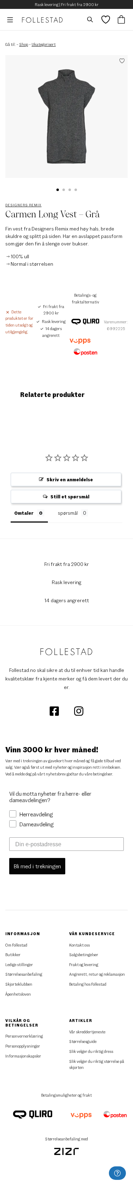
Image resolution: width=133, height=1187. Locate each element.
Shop (23, 44)
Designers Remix (23, 205)
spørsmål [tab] (68, 513)
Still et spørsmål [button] (69, 496)
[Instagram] (78, 710)
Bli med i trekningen (37, 866)
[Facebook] (55, 710)
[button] (57, 190)
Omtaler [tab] (24, 513)
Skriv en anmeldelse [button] (69, 479)
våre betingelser (98, 774)
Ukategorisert (44, 44)
